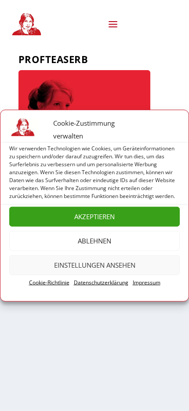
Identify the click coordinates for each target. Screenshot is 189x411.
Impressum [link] (146, 282)
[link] (28, 24)
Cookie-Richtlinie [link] (49, 282)
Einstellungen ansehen (94, 265)
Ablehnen (94, 240)
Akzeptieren (94, 216)
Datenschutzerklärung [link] (101, 282)
